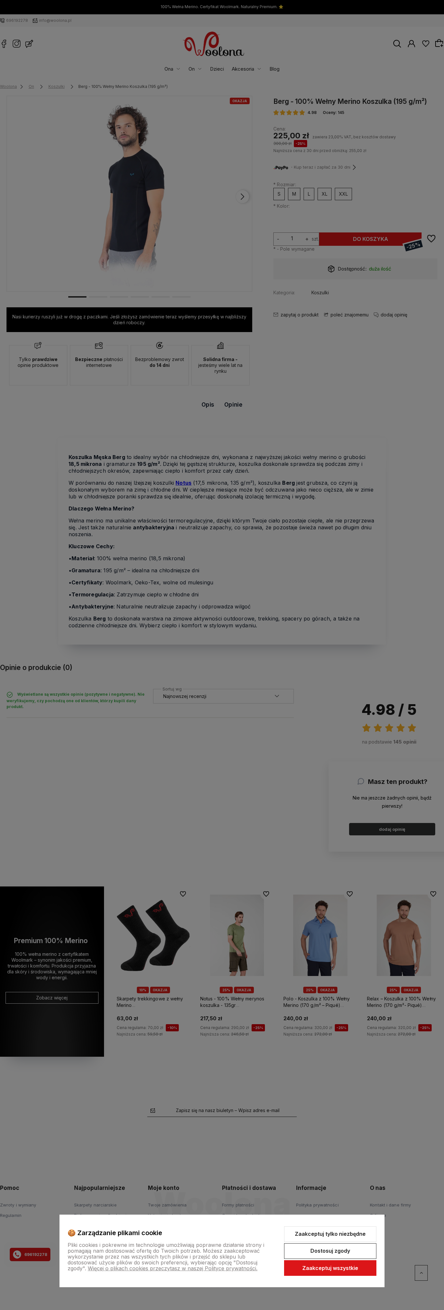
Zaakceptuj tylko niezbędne (330, 1234)
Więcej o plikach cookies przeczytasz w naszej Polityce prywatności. (172, 1268)
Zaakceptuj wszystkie (330, 1268)
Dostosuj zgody (330, 1250)
